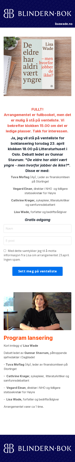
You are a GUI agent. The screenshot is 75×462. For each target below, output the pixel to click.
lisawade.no (63, 24)
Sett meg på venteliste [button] (37, 271)
